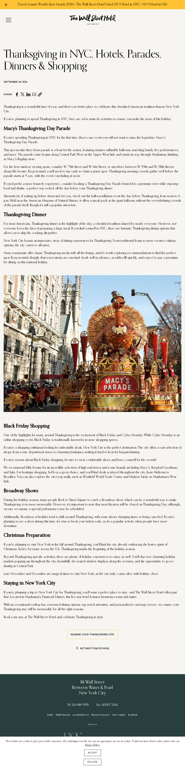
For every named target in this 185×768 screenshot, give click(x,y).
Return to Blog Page (94, 648)
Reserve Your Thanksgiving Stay (92, 634)
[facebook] (17, 94)
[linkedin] (28, 94)
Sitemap (133, 715)
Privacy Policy (100, 715)
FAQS (50, 715)
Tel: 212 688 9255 (78, 704)
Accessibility (81, 715)
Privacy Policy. (92, 745)
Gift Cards (118, 715)
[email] (34, 94)
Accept (92, 753)
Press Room (63, 715)
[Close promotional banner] (6, 4)
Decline (92, 762)
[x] (23, 94)
